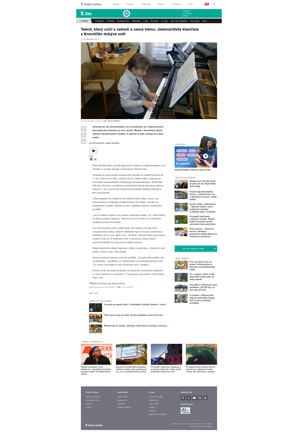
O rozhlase (176, 4)
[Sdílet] (95, 159)
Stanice (161, 4)
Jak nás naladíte (179, 21)
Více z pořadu (182, 258)
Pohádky (180, 155)
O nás (164, 21)
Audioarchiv (188, 13)
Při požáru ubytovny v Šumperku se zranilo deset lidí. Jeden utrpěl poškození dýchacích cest (166, 369)
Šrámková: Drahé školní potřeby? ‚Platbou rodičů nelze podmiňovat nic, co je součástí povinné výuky (131, 369)
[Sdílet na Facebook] (83, 128)
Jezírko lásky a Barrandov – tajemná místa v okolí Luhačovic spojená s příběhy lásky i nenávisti (203, 208)
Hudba (84, 21)
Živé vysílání (181, 159)
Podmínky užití (199, 424)
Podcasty (121, 404)
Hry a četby (181, 151)
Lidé (146, 21)
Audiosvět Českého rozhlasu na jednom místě (192, 170)
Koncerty (195, 21)
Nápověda (153, 400)
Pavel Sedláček (128, 287)
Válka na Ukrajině (93, 397)
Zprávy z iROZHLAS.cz (92, 342)
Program (130, 4)
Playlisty (136, 21)
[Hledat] (214, 4)
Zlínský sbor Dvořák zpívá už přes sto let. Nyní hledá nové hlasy (203, 183)
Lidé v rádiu (154, 404)
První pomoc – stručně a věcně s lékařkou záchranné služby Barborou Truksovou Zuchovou (203, 233)
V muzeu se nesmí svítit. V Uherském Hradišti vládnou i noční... (135, 304)
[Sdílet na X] (83, 135)
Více (205, 21)
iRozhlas (116, 4)
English (209, 424)
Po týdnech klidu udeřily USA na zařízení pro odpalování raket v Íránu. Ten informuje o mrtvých (200, 369)
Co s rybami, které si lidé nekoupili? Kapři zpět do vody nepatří (202, 276)
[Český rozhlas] (91, 4)
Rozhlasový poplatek (158, 414)
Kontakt (152, 411)
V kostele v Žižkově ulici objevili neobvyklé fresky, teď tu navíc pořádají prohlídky (202, 299)
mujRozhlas (146, 4)
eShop (88, 407)
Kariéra (152, 407)
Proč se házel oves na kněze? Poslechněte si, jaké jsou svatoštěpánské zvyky (202, 266)
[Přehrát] (93, 151)
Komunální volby (93, 400)
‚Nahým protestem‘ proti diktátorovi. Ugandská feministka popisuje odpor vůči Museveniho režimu (96, 370)
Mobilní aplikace (124, 407)
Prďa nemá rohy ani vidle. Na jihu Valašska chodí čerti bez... (134, 315)
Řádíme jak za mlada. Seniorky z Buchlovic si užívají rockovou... (136, 325)
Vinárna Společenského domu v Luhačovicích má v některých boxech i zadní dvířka (203, 195)
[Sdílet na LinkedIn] (83, 141)
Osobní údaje (186, 424)
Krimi (191, 151)
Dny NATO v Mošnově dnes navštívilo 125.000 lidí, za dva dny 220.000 (203, 287)
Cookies (175, 424)
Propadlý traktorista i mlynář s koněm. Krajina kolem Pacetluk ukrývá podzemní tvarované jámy (202, 220)
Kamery (186, 16)
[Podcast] (91, 159)
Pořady (110, 21)
